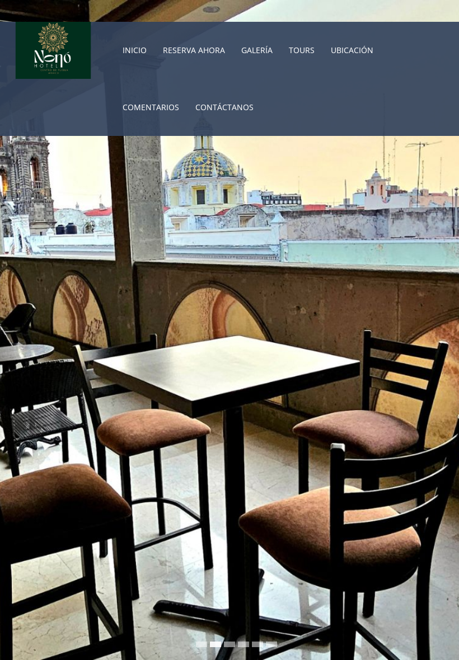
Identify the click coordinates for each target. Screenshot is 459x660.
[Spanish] (449, 11)
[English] (434, 11)
